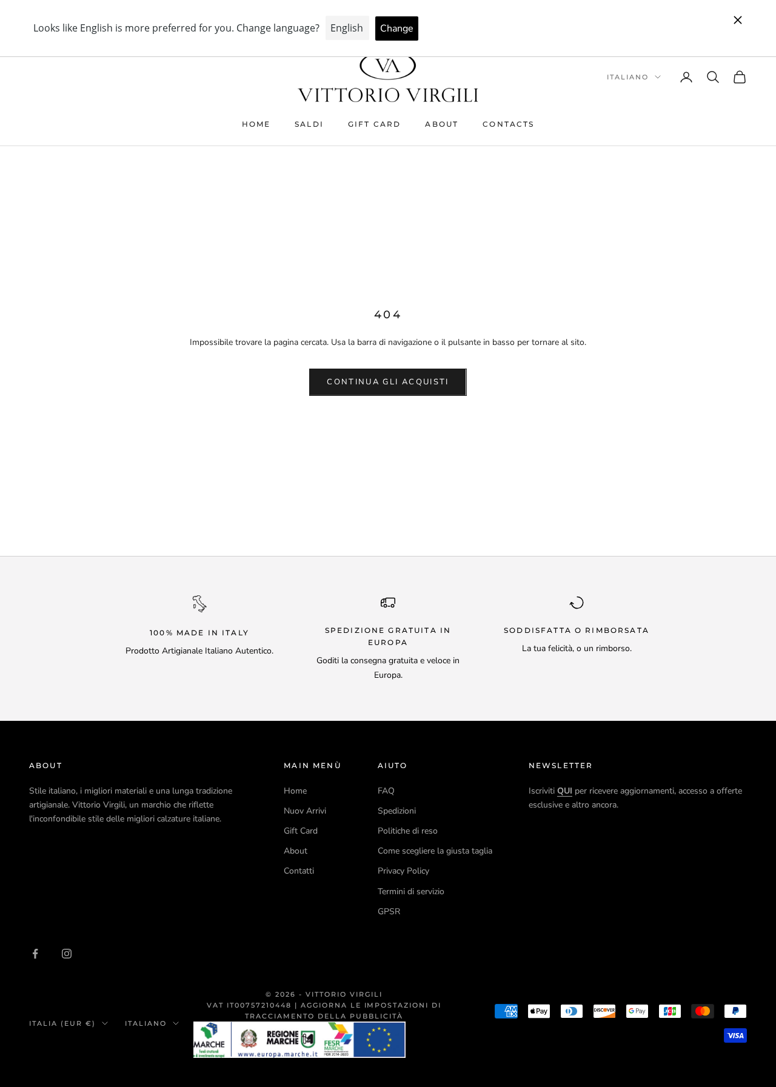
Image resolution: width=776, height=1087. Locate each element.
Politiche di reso (408, 831)
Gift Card (374, 124)
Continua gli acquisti (388, 381)
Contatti (299, 871)
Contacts (508, 124)
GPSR (389, 911)
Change (396, 28)
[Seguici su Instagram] (67, 954)
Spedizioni (397, 811)
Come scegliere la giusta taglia (435, 851)
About (441, 124)
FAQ (386, 791)
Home (256, 124)
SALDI (309, 124)
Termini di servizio (411, 891)
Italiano (628, 77)
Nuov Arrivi (305, 811)
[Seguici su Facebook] (35, 954)
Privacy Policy (403, 871)
